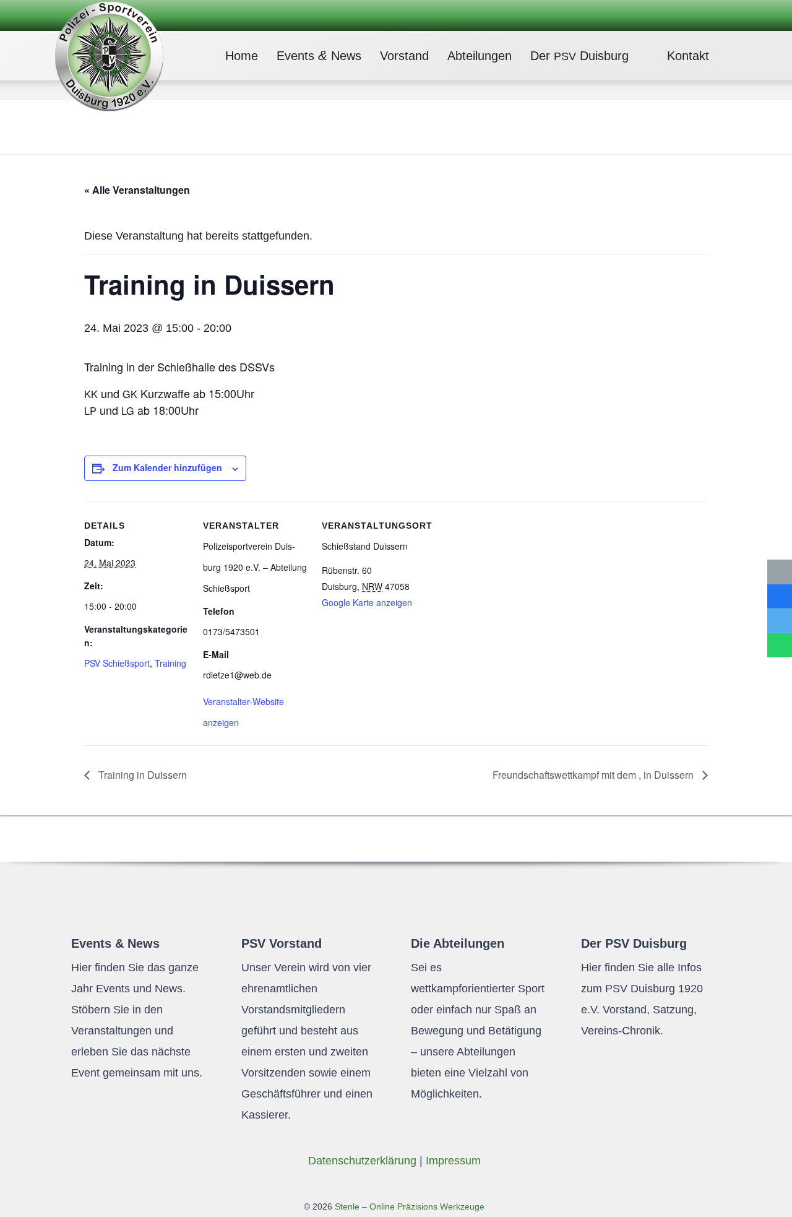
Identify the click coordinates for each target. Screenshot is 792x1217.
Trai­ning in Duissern (141, 775)
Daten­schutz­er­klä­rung (362, 1160)
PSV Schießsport (117, 663)
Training (170, 663)
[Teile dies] (779, 596)
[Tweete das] (779, 620)
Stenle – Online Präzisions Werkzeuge (408, 1206)
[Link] (109, 55)
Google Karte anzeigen (367, 602)
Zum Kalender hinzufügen (167, 467)
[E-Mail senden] (779, 572)
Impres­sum (453, 1160)
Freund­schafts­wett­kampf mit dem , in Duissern (594, 775)
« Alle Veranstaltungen (137, 190)
